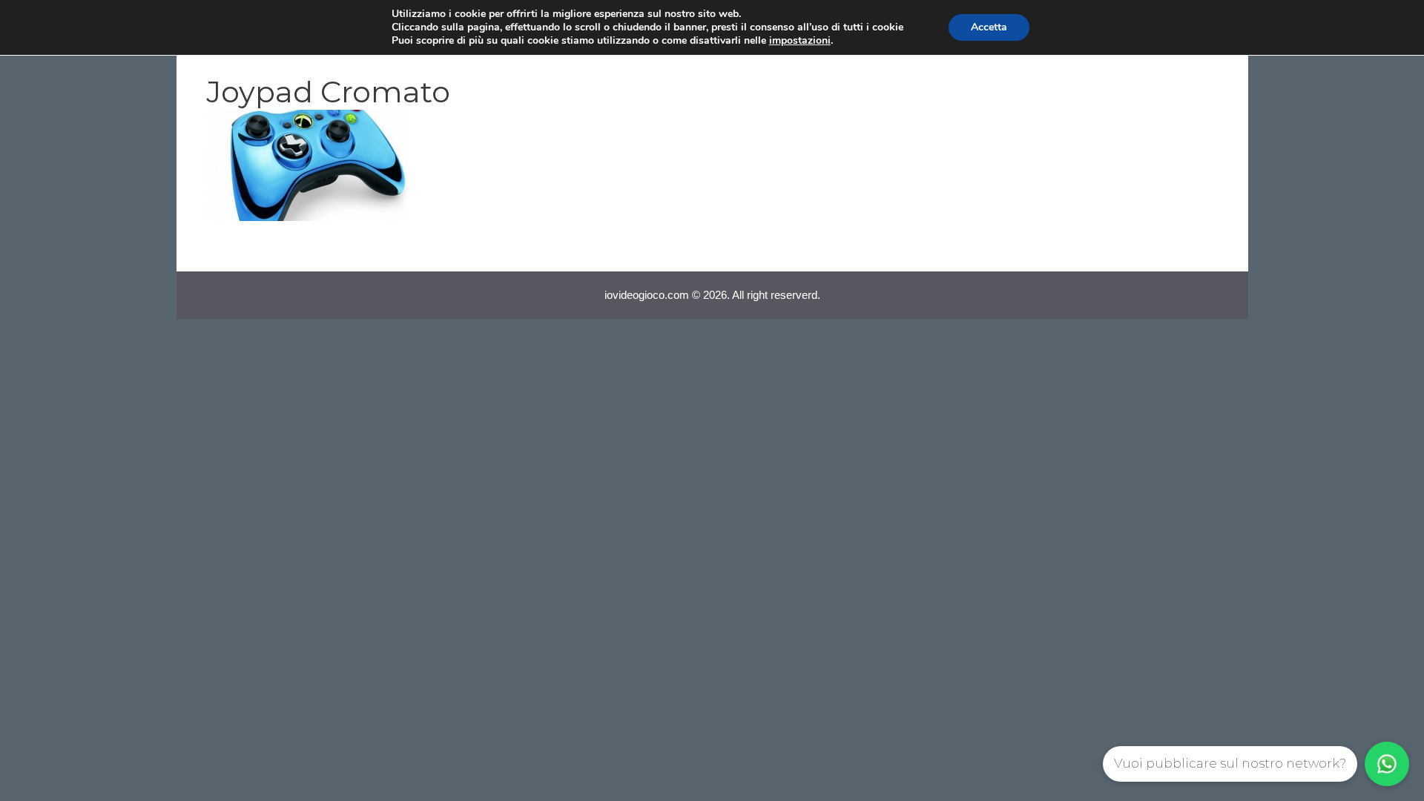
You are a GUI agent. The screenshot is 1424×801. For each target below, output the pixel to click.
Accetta (989, 27)
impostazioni (800, 40)
